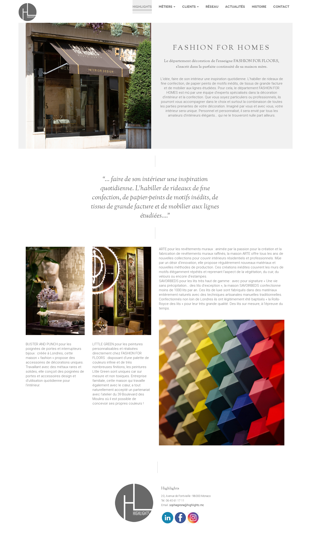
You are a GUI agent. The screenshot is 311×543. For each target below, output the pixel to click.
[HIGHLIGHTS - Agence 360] (27, 12)
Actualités (235, 7)
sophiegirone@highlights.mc (186, 505)
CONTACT (281, 7)
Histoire (259, 7)
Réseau (212, 7)
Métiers (165, 7)
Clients (189, 7)
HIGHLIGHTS (142, 7)
